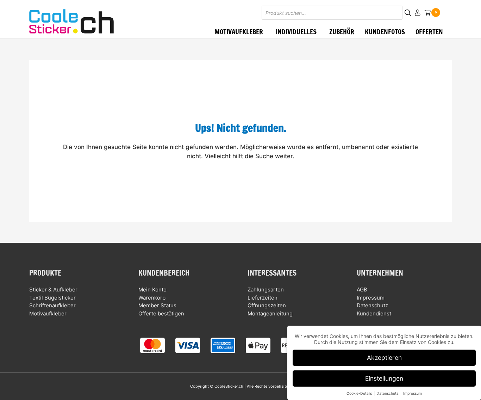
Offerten (429, 31)
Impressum (371, 297)
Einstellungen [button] (384, 378)
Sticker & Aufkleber (53, 289)
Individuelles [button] (296, 31)
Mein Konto (152, 289)
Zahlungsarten (266, 289)
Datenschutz (372, 305)
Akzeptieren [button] (384, 357)
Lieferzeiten (262, 297)
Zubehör (341, 31)
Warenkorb (151, 297)
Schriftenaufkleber (52, 305)
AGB (362, 289)
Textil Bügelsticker (52, 297)
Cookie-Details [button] (359, 393)
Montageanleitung (270, 313)
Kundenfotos (385, 31)
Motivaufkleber (48, 313)
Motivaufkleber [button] (238, 31)
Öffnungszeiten (267, 305)
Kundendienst (374, 313)
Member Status (157, 305)
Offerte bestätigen (161, 313)
